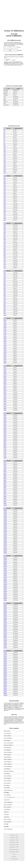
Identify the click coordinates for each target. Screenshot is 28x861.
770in (5, 464)
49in (5, 218)
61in (5, 242)
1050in (5, 510)
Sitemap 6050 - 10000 (14, 851)
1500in (5, 525)
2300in (5, 549)
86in (5, 290)
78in (5, 276)
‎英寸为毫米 (6, 824)
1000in (5, 505)
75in (5, 267)
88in (5, 293)
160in (5, 339)
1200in (5, 515)
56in (5, 233)
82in (5, 283)
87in (5, 292)
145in (5, 334)
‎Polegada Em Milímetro (9, 771)
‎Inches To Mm (7, 731)
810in (5, 471)
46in (5, 213)
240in (5, 360)
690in (5, 446)
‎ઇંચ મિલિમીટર (6, 814)
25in (5, 172)
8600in (5, 670)
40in (5, 202)
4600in (5, 592)
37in (5, 197)
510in (5, 415)
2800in (5, 561)
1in (4, 130)
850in (5, 478)
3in (4, 133)
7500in (5, 647)
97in (5, 309)
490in (5, 408)
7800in (5, 656)
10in (5, 146)
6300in (5, 626)
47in (5, 214)
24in (5, 170)
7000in (5, 638)
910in (5, 489)
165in (5, 341)
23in (5, 169)
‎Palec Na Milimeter (8, 775)
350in (5, 383)
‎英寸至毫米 (6, 826)
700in (5, 448)
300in (5, 374)
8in (4, 142)
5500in (5, 612)
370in (5, 387)
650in (5, 439)
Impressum (14, 856)
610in (5, 432)
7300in (5, 644)
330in (5, 379)
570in (5, 425)
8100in (5, 661)
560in (5, 423)
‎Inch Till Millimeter (7, 778)
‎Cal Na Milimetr (7, 768)
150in (5, 336)
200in (5, 353)
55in (5, 232)
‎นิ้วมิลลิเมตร (6, 812)
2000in (5, 543)
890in (5, 485)
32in (5, 188)
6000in (5, 620)
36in (5, 195)
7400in (5, 645)
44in (5, 209)
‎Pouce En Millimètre (8, 752)
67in (5, 253)
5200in (5, 606)
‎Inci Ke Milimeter (7, 795)
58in (5, 237)
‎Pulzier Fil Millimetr (8, 764)
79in (5, 277)
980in (5, 501)
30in (5, 184)
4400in (5, 589)
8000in (5, 659)
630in (5, 436)
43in (5, 207)
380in (5, 388)
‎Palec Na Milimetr (7, 735)
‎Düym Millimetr (7, 785)
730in (5, 454)
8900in (5, 675)
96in (5, 308)
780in (5, 466)
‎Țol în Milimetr (7, 773)
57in (5, 235)
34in (5, 191)
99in (5, 313)
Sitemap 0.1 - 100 (14, 835)
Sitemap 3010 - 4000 (14, 844)
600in (5, 430)
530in (5, 418)
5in (4, 137)
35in (5, 193)
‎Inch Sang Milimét (7, 821)
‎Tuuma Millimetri (7, 749)
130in (5, 328)
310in (5, 376)
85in (5, 288)
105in (5, 320)
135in (5, 330)
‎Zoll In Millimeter (7, 740)
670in (5, 443)
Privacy (14, 854)
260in (5, 367)
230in (5, 359)
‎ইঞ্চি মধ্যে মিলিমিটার (7, 787)
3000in (5, 564)
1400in (5, 522)
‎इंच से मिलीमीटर (6, 792)
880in (5, 483)
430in (5, 397)
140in (5, 332)
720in (5, 452)
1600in (5, 529)
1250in (5, 517)
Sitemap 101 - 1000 (14, 837)
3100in (5, 566)
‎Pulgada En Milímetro (8, 745)
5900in (5, 619)
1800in (5, 536)
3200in (5, 568)
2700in (5, 559)
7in (4, 140)
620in (5, 434)
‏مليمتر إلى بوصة (7, 783)
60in (5, 241)
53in (5, 228)
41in (5, 204)
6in (4, 138)
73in (5, 264)
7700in (5, 654)
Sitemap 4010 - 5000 (14, 847)
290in (5, 372)
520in (5, 416)
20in (5, 163)
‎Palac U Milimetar (7, 754)
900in (5, 487)
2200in (5, 547)
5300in (5, 608)
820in (5, 473)
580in (5, 427)
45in (5, 211)
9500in (5, 686)
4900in (5, 598)
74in (5, 265)
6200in (5, 624)
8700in (5, 671)
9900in (5, 693)
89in (5, 295)
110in (5, 321)
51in (5, 225)
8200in (5, 663)
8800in (5, 673)
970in (5, 499)
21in (5, 165)
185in (5, 348)
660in (5, 441)
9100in (5, 679)
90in (5, 297)
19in (5, 162)
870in (5, 482)
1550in (5, 527)
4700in (5, 594)
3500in (5, 573)
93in (5, 302)
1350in (5, 520)
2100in (5, 545)
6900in (5, 636)
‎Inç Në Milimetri (7, 809)
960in (5, 497)
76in (5, 272)
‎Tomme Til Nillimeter (8, 738)
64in (5, 248)
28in (5, 181)
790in (5, 467)
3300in (5, 569)
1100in (5, 511)
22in (5, 167)
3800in (5, 578)
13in (5, 151)
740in (5, 455)
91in (5, 299)
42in (5, 205)
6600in (5, 631)
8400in (5, 666)
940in (5, 494)
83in (5, 284)
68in (5, 255)
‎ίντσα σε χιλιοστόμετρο (8, 742)
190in (5, 350)
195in (5, 351)
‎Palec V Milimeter (7, 807)
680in (5, 445)
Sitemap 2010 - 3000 (14, 842)
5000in (5, 600)
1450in (5, 524)
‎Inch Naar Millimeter (8, 766)
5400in (5, 610)
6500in (5, 629)
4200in (5, 585)
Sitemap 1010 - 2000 (14, 840)
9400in (5, 684)
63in (5, 246)
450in (5, 401)
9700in (5, 689)
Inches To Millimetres (14, 31)
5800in (5, 617)
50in (5, 220)
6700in (5, 633)
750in (5, 457)
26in (5, 177)
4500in (5, 591)
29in (5, 182)
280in (5, 371)
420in (5, 395)
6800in (5, 635)
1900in (5, 540)
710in (5, 450)
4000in (5, 582)
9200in (5, 680)
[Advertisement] (14, 14)
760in (5, 462)
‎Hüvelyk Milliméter (7, 757)
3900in (5, 580)
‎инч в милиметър (7, 733)
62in (5, 244)
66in (5, 251)
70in (5, 258)
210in (5, 355)
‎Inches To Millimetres (8, 829)
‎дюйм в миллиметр (8, 804)
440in (5, 399)
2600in (5, 557)
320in (5, 378)
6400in (5, 628)
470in (5, 404)
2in (4, 131)
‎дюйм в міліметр (7, 819)
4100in (5, 584)
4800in (5, 596)
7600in (5, 652)
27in (5, 179)
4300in (5, 587)
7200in (5, 642)
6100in (5, 622)
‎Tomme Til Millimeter (8, 802)
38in (5, 198)
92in (5, 300)
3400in (5, 571)
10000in (5, 695)
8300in (5, 664)
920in (5, 490)
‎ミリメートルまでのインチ (9, 797)
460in (5, 403)
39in (5, 200)
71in (5, 260)
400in (5, 392)
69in (5, 256)
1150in (5, 513)
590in (5, 429)
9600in (5, 687)
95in (5, 306)
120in (5, 325)
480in (5, 406)
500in (5, 410)
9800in (5, 691)
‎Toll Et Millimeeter (7, 747)
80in (5, 279)
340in (5, 381)
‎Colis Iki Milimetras (8, 761)
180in (5, 346)
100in (5, 315)
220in (5, 357)
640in (5, 438)
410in (5, 394)
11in (5, 147)
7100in (5, 640)
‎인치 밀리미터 (7, 799)
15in (5, 154)
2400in (5, 550)
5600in (5, 613)
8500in (5, 668)
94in (5, 304)
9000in (5, 677)
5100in (5, 604)
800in (5, 469)
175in (5, 344)
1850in (5, 538)
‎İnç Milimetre (6, 817)
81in (5, 281)
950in (5, 496)
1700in (5, 533)
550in (5, 422)
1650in (5, 531)
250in (5, 362)
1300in (5, 518)
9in (4, 144)
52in (5, 226)
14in (5, 153)
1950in (5, 541)
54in (5, 230)
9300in (5, 682)
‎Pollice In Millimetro (8, 759)
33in (5, 189)
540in (5, 420)
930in (5, 492)
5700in (5, 615)
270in (5, 369)
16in (5, 156)
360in (5, 385)
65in (5, 249)
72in (5, 262)
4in (4, 135)
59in (5, 239)
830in (5, 474)
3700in (5, 577)
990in (5, 503)
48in (5, 216)
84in (5, 286)
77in (5, 274)
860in (5, 480)
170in (5, 343)
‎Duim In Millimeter (7, 780)
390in (5, 390)
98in (5, 311)
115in (5, 323)
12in (5, 149)
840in (5, 476)
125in (5, 327)
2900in (5, 562)
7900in (5, 657)
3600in (5, 575)
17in (5, 158)
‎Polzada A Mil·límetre (8, 790)
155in (5, 337)
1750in (5, 534)
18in (5, 160)
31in (5, 186)
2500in (5, 552)
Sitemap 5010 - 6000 (14, 849)
